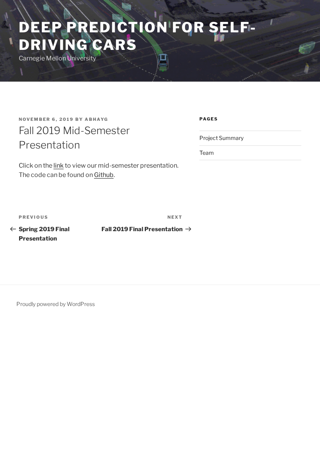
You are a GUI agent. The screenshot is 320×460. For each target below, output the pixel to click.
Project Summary (221, 137)
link (58, 165)
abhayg (96, 119)
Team (206, 152)
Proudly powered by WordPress (55, 304)
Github (104, 175)
